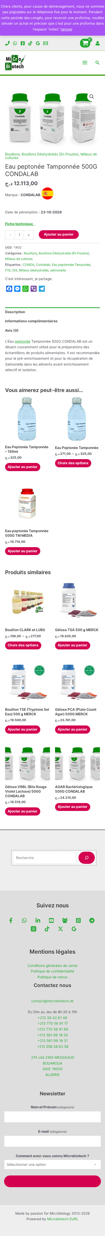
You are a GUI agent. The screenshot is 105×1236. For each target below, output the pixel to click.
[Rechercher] (86, 858)
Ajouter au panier (59, 234)
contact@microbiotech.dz (52, 1001)
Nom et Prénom (52, 1107)
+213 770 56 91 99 (52, 1029)
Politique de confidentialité (52, 971)
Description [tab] (15, 312)
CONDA (28, 265)
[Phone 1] (7, 43)
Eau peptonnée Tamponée (71, 265)
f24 (14, 270)
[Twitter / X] (60, 929)
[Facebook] (22, 43)
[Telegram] (92, 920)
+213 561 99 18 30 (52, 1035)
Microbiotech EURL (62, 1219)
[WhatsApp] (15, 43)
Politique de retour (52, 977)
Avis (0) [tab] (12, 330)
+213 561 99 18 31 (52, 1041)
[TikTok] (30, 43)
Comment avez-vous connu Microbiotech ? (52, 1156)
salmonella (58, 270)
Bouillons (12, 154)
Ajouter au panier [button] (22, 467)
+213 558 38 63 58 (52, 1046)
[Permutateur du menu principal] (85, 62)
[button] (97, 63)
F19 (7, 270)
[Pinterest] (78, 920)
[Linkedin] (38, 920)
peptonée (22, 341)
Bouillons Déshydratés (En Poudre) (50, 154)
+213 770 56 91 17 (52, 1023)
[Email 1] (45, 43)
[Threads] (33, 929)
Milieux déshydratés (33, 270)
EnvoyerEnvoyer (52, 1181)
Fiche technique (20, 224)
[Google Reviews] (38, 43)
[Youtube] (51, 920)
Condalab (43, 265)
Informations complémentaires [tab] (31, 321)
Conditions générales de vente (52, 966)
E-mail (52, 1131)
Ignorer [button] (66, 29)
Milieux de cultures (19, 259)
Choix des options (73, 463)
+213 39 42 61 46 (52, 1018)
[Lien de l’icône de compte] (97, 43)
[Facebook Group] (65, 920)
